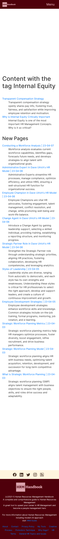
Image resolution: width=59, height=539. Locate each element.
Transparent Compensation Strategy (23, 98)
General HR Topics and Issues (32, 534)
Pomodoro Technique (25, 530)
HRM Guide (32, 520)
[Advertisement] (29, 41)
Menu (50, 4)
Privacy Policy (28, 526)
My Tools (42, 526)
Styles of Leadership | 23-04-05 (20, 268)
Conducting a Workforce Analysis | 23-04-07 (28, 145)
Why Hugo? (43, 530)
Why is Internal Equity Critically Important (26, 116)
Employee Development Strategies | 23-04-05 (29, 301)
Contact (14, 526)
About (5, 526)
